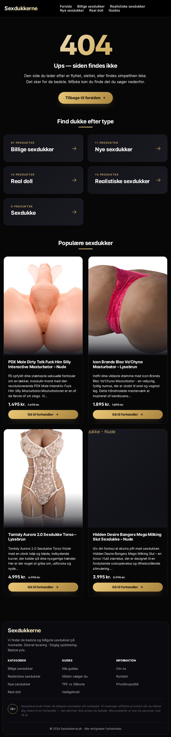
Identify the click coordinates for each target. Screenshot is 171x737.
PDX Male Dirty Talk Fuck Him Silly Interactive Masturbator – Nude (39, 364)
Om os (121, 668)
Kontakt (122, 676)
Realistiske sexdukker (127, 6)
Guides (114, 10)
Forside (66, 6)
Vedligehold (70, 692)
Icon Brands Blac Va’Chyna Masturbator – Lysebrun (117, 364)
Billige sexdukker (91, 6)
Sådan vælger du (75, 676)
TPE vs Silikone (73, 684)
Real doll (96, 10)
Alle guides (70, 668)
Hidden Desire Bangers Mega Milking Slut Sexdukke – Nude (127, 536)
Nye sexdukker (72, 10)
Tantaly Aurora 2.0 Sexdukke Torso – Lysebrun (42, 536)
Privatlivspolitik (127, 684)
